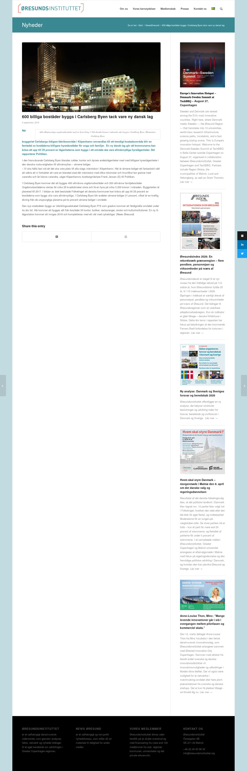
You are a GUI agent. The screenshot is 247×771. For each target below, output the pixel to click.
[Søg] (221, 8)
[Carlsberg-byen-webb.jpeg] (91, 77)
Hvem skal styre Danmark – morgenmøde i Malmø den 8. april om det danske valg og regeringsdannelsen (202, 486)
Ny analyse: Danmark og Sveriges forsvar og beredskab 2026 (202, 393)
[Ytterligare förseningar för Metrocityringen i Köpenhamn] (244, 385)
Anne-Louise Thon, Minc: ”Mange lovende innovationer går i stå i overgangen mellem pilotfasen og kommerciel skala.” (202, 622)
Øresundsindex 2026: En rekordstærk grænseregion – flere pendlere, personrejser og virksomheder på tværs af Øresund (202, 264)
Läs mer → (186, 182)
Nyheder (32, 24)
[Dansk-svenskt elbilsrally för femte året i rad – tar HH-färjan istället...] (3, 385)
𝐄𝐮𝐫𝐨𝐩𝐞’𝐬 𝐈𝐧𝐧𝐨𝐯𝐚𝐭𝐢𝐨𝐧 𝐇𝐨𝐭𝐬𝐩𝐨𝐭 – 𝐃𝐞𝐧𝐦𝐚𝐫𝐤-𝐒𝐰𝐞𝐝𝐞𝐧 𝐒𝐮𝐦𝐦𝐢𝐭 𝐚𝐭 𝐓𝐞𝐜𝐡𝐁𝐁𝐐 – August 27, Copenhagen (198, 99)
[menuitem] (123, 8)
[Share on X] (56, 237)
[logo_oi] (51, 9)
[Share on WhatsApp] (125, 237)
